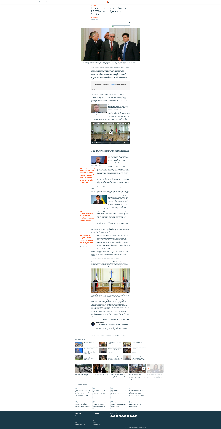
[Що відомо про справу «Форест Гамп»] (101, 368)
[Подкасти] (166, 2)
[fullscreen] (129, 142)
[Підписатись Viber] (125, 416)
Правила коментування (80, 424)
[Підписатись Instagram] (122, 416)
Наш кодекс (95, 418)
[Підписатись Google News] (114, 416)
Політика (93, 5)
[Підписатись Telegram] (128, 416)
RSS (76, 422)
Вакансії (94, 422)
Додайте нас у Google (176, 1)
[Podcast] (133, 416)
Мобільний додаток (79, 418)
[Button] (117, 23)
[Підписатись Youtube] (120, 416)
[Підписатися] (136, 416)
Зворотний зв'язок (96, 424)
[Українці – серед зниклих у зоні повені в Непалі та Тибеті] (83, 368)
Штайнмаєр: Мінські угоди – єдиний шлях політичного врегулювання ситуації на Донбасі (113, 123)
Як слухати (77, 415)
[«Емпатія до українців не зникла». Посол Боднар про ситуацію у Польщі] (79, 344)
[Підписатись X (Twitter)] (117, 416)
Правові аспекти (96, 420)
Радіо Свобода (97, 125)
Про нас (94, 415)
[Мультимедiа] (169, 2)
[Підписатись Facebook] (111, 416)
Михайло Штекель (95, 17)
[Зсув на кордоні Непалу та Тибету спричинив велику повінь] (119, 368)
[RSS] (131, 416)
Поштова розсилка (79, 420)
